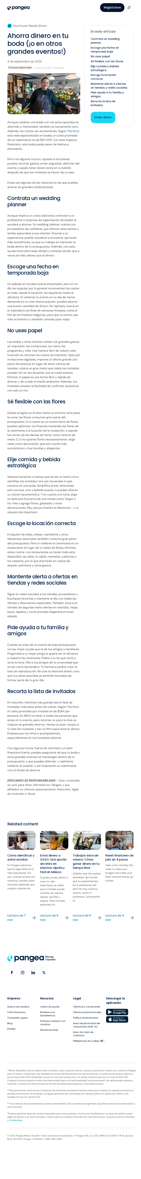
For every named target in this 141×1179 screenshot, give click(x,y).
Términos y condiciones (86, 1006)
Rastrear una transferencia (47, 1014)
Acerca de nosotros (18, 1006)
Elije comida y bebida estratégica (105, 68)
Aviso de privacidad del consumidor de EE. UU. (86, 1025)
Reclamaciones (49, 1029)
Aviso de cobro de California (83, 1034)
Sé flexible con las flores (107, 61)
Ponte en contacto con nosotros (53, 1022)
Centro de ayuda (49, 1006)
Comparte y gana (17, 1017)
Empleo (11, 1028)
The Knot (73, 131)
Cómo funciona (16, 1012)
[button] (129, 7)
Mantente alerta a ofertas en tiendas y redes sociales (109, 86)
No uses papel (100, 56)
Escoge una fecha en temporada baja (105, 49)
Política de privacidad (85, 1017)
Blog (9, 1023)
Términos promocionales (87, 1012)
